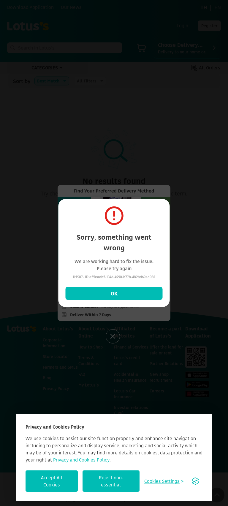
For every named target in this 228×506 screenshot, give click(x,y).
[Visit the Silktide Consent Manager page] (195, 481)
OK (114, 293)
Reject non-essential (111, 481)
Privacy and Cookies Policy (81, 459)
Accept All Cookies (51, 481)
